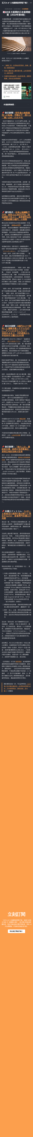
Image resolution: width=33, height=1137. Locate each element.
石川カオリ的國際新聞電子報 (14, 3)
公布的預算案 (15, 435)
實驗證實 (23, 419)
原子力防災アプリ (14, 341)
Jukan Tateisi (16, 53)
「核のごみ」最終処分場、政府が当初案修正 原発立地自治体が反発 (16, 449)
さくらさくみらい (9, 251)
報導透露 (19, 661)
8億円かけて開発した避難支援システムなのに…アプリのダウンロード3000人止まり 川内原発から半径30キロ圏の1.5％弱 (16, 331)
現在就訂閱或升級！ (16, 931)
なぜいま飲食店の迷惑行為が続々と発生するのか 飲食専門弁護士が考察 (16, 514)
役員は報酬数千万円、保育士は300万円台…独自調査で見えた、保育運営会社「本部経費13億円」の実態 (16, 216)
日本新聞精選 (25, 9)
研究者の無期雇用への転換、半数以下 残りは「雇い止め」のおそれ (16, 115)
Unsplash (23, 53)
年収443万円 (16, 225)
